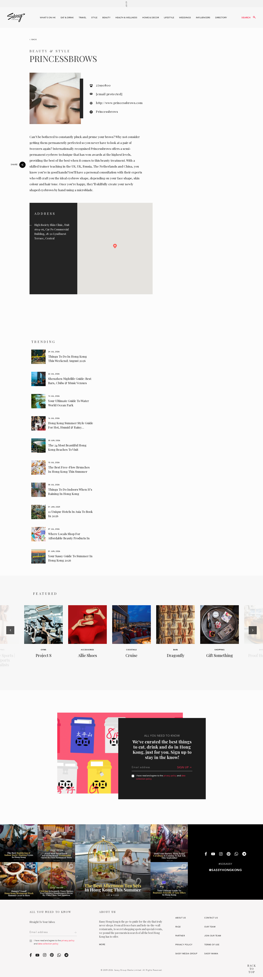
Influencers (203, 17)
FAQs (178, 926)
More (102, 944)
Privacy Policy (184, 944)
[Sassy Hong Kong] (16, 17)
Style (94, 17)
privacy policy (170, 775)
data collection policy (48, 943)
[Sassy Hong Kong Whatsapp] (236, 854)
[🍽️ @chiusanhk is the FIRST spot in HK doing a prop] (56, 881)
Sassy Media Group (186, 953)
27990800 (103, 85)
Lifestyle (169, 17)
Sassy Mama (211, 953)
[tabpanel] (62, 356)
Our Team (209, 926)
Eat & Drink (67, 17)
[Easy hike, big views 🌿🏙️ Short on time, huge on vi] (169, 881)
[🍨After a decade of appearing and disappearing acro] (56, 843)
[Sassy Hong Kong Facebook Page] (206, 854)
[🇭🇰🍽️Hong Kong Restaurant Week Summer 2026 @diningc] (19, 881)
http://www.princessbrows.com (119, 103)
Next (253, 640)
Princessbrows (107, 111)
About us (180, 917)
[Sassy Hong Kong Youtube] (213, 854)
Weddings (185, 17)
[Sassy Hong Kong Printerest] (228, 854)
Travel (82, 17)
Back (34, 39)
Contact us (211, 917)
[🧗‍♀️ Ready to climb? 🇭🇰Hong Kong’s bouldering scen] (19, 843)
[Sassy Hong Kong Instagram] (221, 854)
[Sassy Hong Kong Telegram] (244, 854)
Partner (180, 935)
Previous (10, 640)
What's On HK (48, 17)
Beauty (106, 17)
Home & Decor (150, 17)
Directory (221, 17)
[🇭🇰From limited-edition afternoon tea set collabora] (112, 861)
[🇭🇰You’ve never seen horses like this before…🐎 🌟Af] (169, 843)
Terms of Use (211, 944)
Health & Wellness (126, 17)
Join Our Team (212, 935)
